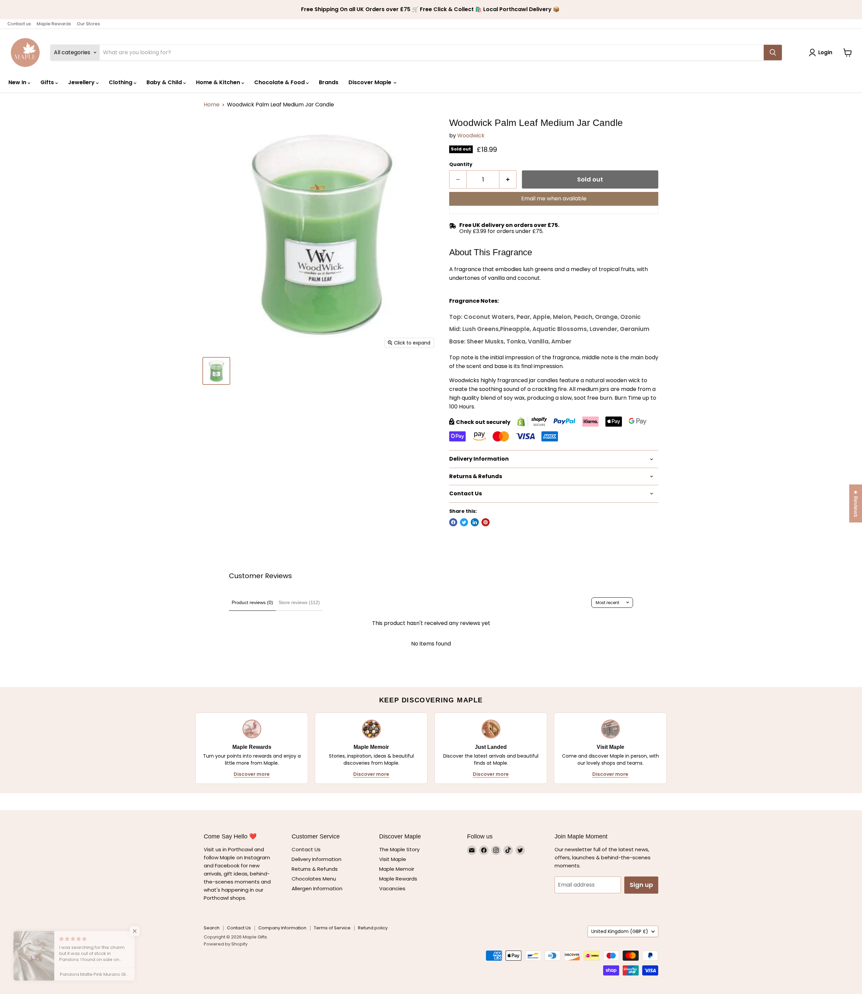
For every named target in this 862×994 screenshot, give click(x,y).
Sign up (641, 885)
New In (18, 82)
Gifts (47, 82)
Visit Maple (392, 859)
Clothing (121, 82)
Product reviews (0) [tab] (252, 602)
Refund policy (373, 928)
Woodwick (471, 135)
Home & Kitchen (218, 82)
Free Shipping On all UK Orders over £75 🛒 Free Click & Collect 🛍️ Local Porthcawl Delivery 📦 (431, 9)
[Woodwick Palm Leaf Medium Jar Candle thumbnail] (216, 371)
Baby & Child (164, 82)
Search (212, 928)
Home (212, 105)
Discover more (252, 774)
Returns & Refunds (315, 868)
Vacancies (392, 888)
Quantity (460, 164)
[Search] (773, 52)
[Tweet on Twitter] (464, 522)
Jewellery (82, 82)
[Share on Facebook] (453, 522)
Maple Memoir (396, 868)
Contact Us (306, 849)
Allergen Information (317, 888)
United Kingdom (619, 931)
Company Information (282, 928)
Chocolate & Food (280, 82)
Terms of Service (332, 928)
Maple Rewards (54, 24)
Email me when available (554, 198)
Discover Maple (371, 82)
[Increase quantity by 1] (508, 179)
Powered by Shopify (225, 944)
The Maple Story (400, 849)
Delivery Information (316, 859)
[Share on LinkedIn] (475, 522)
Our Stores (88, 24)
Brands (328, 82)
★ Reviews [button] (856, 503)
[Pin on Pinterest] (486, 522)
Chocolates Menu (314, 878)
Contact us (19, 24)
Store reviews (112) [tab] (299, 602)
